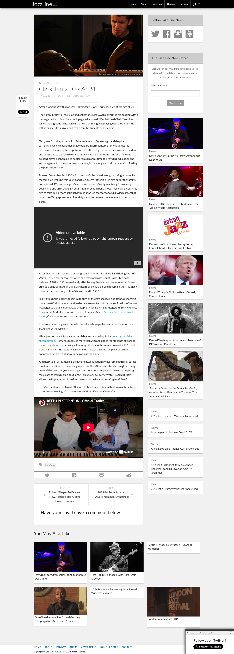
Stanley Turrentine (115, 311)
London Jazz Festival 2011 (163, 618)
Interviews (157, 3)
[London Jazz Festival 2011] (173, 601)
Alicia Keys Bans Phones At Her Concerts (175, 448)
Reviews (171, 3)
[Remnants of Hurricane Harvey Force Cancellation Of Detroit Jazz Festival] (175, 225)
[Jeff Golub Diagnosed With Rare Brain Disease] (117, 556)
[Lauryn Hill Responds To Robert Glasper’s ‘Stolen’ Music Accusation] (175, 181)
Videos (184, 3)
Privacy (61, 647)
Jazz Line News (45, 83)
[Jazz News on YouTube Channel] (191, 33)
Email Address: (159, 84)
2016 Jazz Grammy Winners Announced (174, 488)
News (143, 3)
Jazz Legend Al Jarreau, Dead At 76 (171, 432)
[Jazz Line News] (45, 3)
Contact (127, 647)
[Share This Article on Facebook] (74, 475)
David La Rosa (51, 95)
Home (133, 3)
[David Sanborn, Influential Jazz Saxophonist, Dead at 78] (175, 133)
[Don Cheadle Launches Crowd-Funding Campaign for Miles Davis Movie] (60, 600)
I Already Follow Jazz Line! (205, 633)
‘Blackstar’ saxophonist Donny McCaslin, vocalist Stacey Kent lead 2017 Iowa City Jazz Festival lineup (173, 392)
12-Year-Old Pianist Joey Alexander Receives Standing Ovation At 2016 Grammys (172, 468)
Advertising (88, 647)
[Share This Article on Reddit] (129, 475)
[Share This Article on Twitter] (47, 475)
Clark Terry (50, 465)
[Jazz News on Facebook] (168, 33)
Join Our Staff (109, 647)
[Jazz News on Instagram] (179, 33)
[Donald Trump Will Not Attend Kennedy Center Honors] (175, 269)
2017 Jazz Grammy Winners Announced (174, 416)
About (49, 647)
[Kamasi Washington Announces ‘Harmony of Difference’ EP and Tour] (175, 317)
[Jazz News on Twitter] (156, 33)
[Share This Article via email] (102, 475)
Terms (73, 647)
